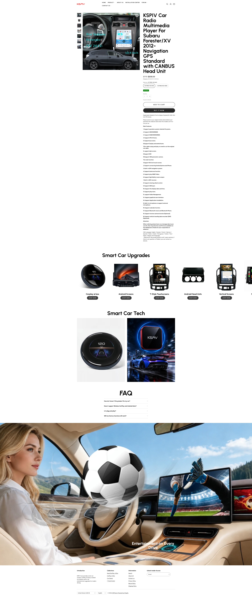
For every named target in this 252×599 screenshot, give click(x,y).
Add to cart (159, 105)
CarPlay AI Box (111, 576)
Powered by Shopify (123, 593)
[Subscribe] (169, 574)
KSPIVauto (115, 593)
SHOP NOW (92, 298)
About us (120, 2)
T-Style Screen (111, 581)
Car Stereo (110, 578)
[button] (167, 4)
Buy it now (159, 110)
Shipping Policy (132, 586)
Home (104, 2)
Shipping (145, 79)
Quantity (145, 93)
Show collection (153, 559)
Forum (144, 2)
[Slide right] (175, 280)
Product (111, 2)
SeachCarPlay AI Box (112, 573)
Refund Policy (132, 583)
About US (131, 576)
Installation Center (132, 2)
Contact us (106, 5)
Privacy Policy (132, 581)
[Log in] (171, 4)
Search (130, 573)
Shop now (159, 298)
